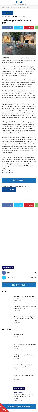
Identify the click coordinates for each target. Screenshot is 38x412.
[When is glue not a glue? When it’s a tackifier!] (7, 348)
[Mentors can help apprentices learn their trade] (7, 300)
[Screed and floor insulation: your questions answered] (7, 368)
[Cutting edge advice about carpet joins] (7, 378)
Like (34, 272)
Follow (33, 277)
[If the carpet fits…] (7, 338)
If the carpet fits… (19, 334)
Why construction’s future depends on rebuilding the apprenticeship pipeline (24, 318)
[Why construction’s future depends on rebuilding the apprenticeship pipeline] (7, 320)
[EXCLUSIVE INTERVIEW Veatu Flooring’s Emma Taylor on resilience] (7, 396)
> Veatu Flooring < (18, 392)
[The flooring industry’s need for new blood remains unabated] (7, 310)
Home (3, 7)
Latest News (9, 7)
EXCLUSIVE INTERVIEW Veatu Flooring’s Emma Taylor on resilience (24, 396)
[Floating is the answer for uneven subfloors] (7, 358)
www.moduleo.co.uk (8, 172)
